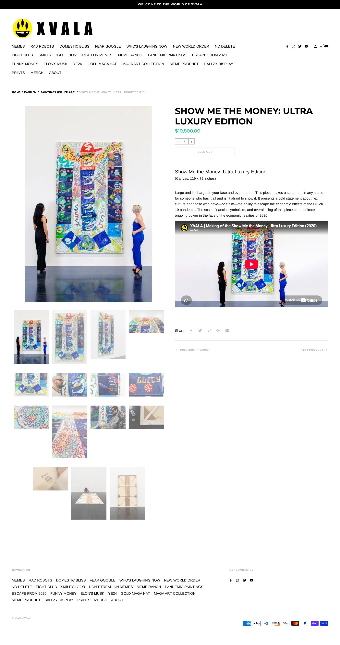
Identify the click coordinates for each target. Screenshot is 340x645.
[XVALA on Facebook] (287, 46)
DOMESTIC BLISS (74, 46)
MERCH (36, 73)
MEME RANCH (130, 55)
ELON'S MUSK (55, 64)
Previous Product (195, 349)
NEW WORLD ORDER (191, 46)
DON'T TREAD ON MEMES (90, 55)
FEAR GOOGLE (108, 46)
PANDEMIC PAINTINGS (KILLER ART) (50, 92)
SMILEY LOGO (51, 55)
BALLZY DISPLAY (218, 64)
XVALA (26, 617)
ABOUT (55, 73)
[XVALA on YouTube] (306, 46)
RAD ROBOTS (42, 46)
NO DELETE (225, 46)
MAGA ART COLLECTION (143, 64)
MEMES (18, 46)
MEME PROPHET (184, 64)
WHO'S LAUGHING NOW (147, 46)
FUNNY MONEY (25, 64)
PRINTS (18, 73)
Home (16, 92)
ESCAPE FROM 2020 (209, 55)
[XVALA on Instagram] (293, 46)
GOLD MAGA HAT (102, 64)
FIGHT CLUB (22, 55)
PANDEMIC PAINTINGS (167, 55)
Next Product (312, 349)
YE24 (77, 64)
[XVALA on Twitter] (299, 46)
